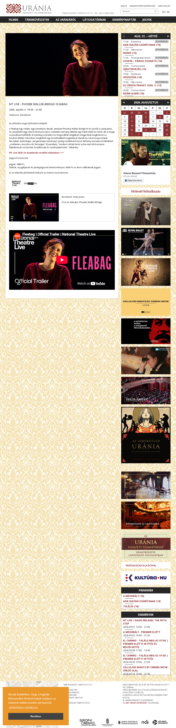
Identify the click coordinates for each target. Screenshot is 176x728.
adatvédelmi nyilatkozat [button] (23, 707)
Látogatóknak (94, 20)
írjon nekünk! (70, 695)
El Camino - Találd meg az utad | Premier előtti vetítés (145, 657)
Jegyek (147, 20)
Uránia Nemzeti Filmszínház (139, 173)
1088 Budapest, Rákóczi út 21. (78, 13)
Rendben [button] (35, 716)
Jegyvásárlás (162, 41)
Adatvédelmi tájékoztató (76, 702)
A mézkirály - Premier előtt (141, 632)
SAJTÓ (124, 5)
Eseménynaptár (124, 20)
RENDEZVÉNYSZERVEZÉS (142, 5)
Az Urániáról (66, 20)
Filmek (13, 20)
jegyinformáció (71, 692)
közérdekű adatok (73, 697)
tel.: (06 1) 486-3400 (104, 13)
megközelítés (70, 690)
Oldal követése (135, 180)
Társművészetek (37, 20)
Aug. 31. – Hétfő (145, 36)
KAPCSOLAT (164, 5)
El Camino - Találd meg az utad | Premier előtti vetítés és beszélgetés (145, 644)
